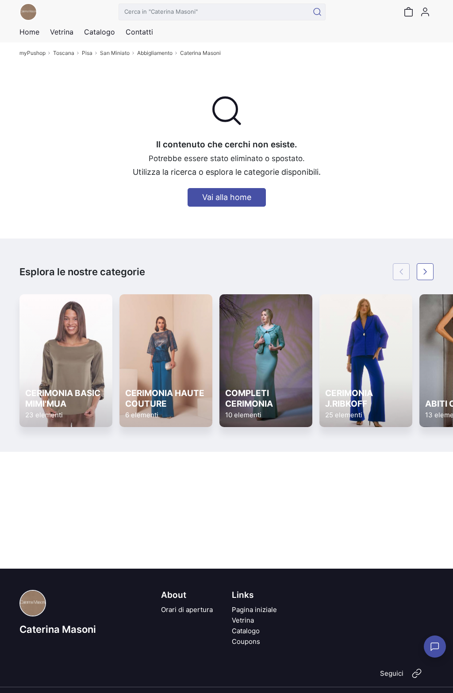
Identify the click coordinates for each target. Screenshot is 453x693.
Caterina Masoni (200, 53)
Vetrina (243, 620)
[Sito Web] (417, 677)
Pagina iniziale (254, 609)
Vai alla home (226, 197)
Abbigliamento (155, 53)
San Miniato (115, 53)
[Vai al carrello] (408, 12)
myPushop (32, 53)
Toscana (63, 53)
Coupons (246, 641)
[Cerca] (317, 12)
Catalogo (99, 31)
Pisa (87, 53)
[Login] (425, 12)
